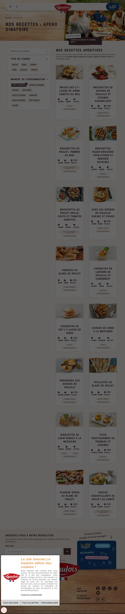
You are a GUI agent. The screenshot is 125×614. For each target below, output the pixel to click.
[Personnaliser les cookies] (4, 610)
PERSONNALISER (49, 603)
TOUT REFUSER (10, 603)
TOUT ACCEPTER (30, 603)
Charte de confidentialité (31, 595)
